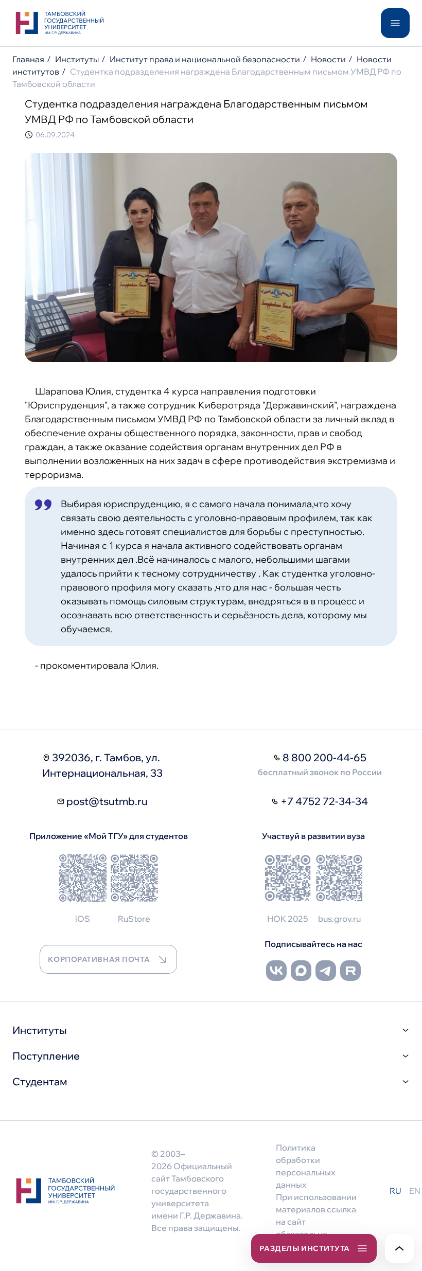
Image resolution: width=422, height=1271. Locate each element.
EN (414, 1191)
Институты (77, 59)
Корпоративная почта (99, 959)
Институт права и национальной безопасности (205, 59)
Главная (28, 59)
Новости (328, 59)
